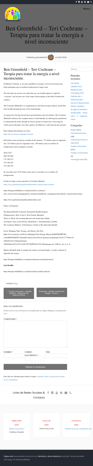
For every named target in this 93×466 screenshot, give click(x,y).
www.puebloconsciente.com (25, 456)
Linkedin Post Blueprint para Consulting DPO (77, 89)
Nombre (8, 352)
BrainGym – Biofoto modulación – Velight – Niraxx (52, 292)
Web (48, 352)
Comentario (10, 319)
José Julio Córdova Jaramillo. (73, 456)
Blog (16, 283)
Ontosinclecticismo (78, 133)
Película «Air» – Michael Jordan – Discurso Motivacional (80, 99)
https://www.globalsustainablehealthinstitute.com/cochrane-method (29, 184)
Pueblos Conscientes (79, 153)
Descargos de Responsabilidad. (17, 459)
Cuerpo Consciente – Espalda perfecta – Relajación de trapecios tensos (18, 293)
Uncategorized (77, 159)
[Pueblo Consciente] (13, 21)
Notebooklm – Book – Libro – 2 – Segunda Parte (80, 115)
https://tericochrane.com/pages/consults (18, 134)
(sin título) (75, 83)
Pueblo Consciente (78, 146)
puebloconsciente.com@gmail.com (78, 428)
